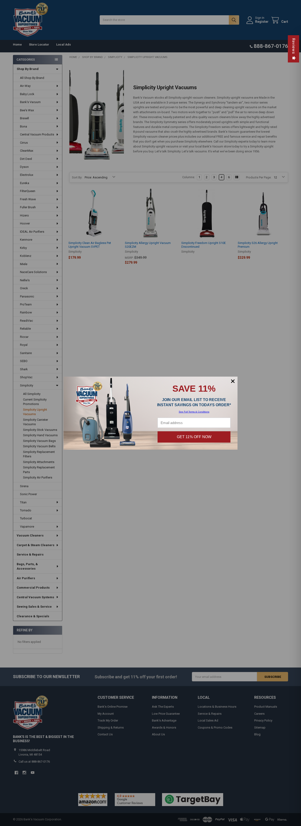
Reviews (293, 46)
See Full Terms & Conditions (194, 411)
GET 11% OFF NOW (194, 437)
